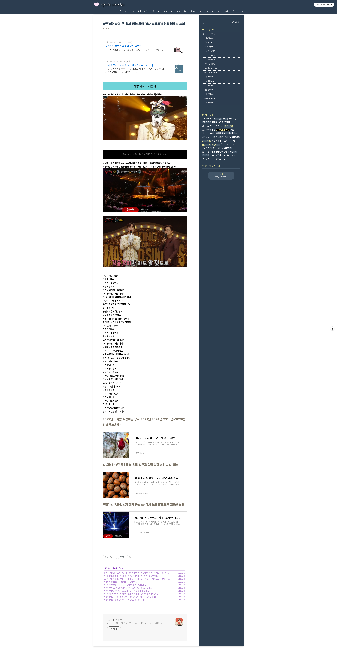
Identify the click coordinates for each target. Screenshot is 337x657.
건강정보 (210, 55)
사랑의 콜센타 (217, 152)
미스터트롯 (219, 148)
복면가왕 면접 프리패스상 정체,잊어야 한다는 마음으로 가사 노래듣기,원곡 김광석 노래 (132, 597)
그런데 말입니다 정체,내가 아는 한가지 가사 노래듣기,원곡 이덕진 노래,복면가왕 (130, 576)
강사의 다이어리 (112, 4)
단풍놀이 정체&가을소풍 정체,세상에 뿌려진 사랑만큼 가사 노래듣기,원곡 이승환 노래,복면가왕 (135, 573)
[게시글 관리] (114, 557)
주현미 (227, 122)
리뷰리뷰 (210, 77)
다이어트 (209, 85)
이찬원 (232, 155)
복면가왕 (216, 145)
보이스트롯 (206, 122)
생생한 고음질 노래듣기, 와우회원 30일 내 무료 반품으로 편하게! (134, 50)
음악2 (193, 11)
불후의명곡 (233, 119)
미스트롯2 (218, 119)
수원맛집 (228, 137)
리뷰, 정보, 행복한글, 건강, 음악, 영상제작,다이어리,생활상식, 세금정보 (134, 623)
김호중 (226, 141)
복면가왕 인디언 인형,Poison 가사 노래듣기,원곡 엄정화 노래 (124, 585)
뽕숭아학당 (206, 130)
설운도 (221, 122)
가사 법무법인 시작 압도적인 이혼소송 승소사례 (129, 65)
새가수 (216, 126)
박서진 (211, 148)
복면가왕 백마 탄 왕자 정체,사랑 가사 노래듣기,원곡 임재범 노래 (144, 24)
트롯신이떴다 (215, 155)
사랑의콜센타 (223, 130)
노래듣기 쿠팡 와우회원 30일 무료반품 (124, 46)
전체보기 (209, 34)
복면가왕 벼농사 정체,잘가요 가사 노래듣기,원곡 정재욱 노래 (124, 600)
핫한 (139, 11)
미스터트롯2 (229, 133)
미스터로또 (206, 137)
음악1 (185, 11)
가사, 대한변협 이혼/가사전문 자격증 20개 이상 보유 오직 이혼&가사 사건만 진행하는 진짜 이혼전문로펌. (135, 70)
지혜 (226, 11)
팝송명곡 (209, 81)
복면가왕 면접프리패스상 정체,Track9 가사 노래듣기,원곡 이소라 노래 (127, 588)
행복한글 (210, 64)
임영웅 (214, 122)
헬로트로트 (225, 144)
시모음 (233, 141)
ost (232, 144)
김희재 (221, 137)
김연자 (226, 152)
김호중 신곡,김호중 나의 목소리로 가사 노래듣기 (120, 582)
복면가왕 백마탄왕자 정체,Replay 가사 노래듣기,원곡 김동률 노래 (143, 504)
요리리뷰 (209, 103)
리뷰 (165, 11)
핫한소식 (209, 47)
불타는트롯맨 (207, 126)
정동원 (225, 119)
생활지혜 (209, 94)
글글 (171, 11)
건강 (152, 11)
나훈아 (214, 137)
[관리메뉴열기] (332, 328)
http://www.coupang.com (116, 42)
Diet (158, 11)
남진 (213, 130)
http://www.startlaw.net (115, 61)
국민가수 (233, 152)
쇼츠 (232, 11)
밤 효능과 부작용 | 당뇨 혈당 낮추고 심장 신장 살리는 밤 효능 (140, 464)
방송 (178, 11)
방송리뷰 (210, 59)
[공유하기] (110, 557)
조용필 (204, 148)
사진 (219, 11)
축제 (132, 11)
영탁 (222, 126)
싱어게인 (205, 133)
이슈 (145, 11)
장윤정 (220, 141)
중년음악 (210, 68)
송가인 (212, 133)
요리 (200, 11)
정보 (213, 11)
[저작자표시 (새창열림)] (129, 557)
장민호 (214, 141)
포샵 (232, 130)
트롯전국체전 (207, 119)
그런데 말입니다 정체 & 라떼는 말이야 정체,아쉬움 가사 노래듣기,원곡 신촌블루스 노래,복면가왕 (135, 579)
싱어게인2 (206, 152)
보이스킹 (205, 155)
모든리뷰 (205, 159)
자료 (126, 11)
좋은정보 (210, 90)
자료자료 (209, 38)
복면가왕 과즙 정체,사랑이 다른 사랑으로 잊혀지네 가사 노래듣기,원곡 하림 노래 (130, 594)
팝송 (206, 11)
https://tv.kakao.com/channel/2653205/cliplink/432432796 (129, 146)
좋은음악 (106, 28)
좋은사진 (210, 98)
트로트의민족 (215, 159)
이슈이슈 (210, 51)
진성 (237, 133)
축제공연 (209, 42)
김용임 (224, 159)
